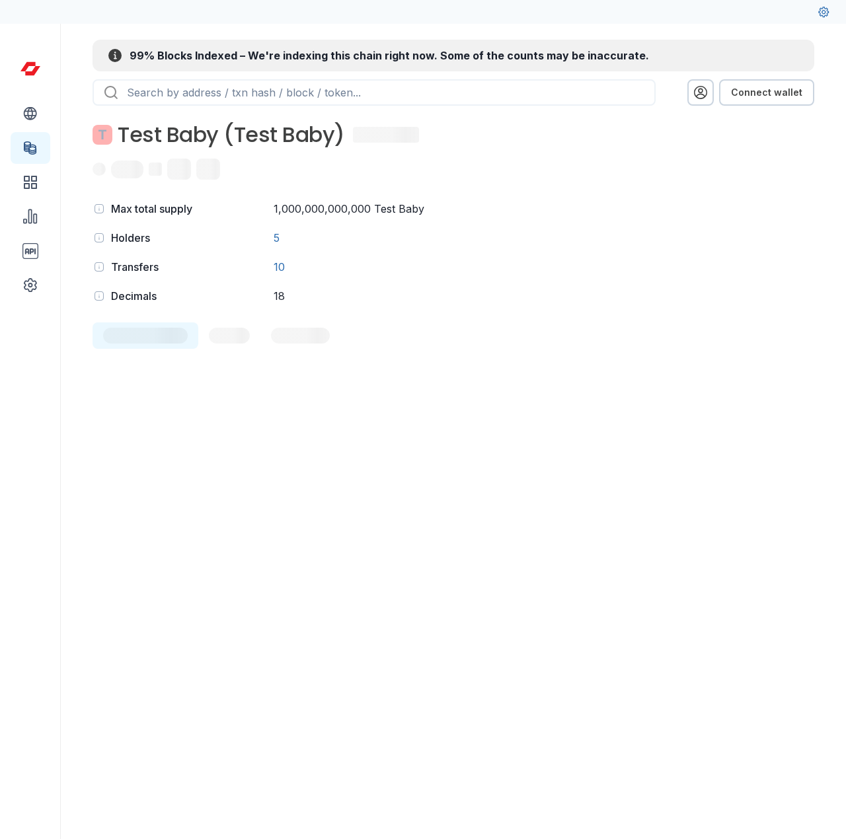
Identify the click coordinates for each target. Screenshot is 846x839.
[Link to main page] (30, 69)
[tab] (145, 335)
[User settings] (823, 11)
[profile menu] (700, 92)
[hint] (99, 208)
